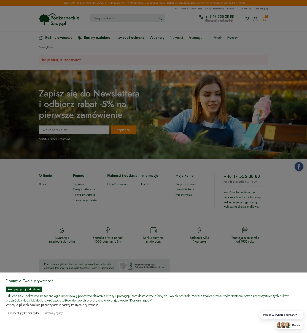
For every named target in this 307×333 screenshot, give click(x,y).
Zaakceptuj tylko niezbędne (24, 312)
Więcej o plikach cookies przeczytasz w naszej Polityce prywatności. (53, 305)
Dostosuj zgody (54, 312)
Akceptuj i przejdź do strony (24, 289)
